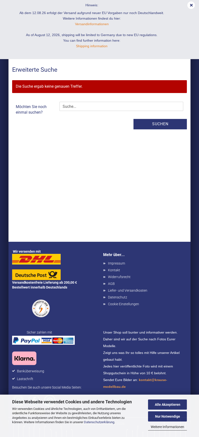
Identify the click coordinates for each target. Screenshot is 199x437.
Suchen (160, 124)
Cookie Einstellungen (123, 304)
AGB (111, 284)
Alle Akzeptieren (167, 404)
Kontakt (114, 270)
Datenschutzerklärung (99, 422)
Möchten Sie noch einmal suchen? (31, 109)
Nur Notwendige (167, 416)
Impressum (116, 263)
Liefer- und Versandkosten (127, 290)
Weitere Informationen (167, 427)
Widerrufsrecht (119, 277)
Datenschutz (117, 297)
